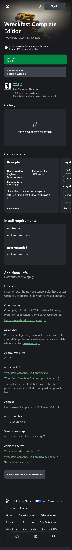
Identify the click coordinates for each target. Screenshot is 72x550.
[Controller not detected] (39, 6)
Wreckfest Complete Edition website (26, 372)
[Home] (17, 536)
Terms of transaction (16, 462)
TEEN (16, 84)
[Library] (35, 536)
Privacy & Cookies (49, 515)
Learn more (49, 96)
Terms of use (11, 522)
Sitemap (9, 515)
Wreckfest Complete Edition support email (29, 378)
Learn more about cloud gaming (23, 320)
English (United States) (21, 501)
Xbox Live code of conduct (20, 451)
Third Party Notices (48, 522)
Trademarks (28, 522)
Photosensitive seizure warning (23, 436)
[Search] (54, 536)
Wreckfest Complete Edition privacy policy (29, 456)
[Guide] (7, 6)
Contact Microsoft (27, 515)
